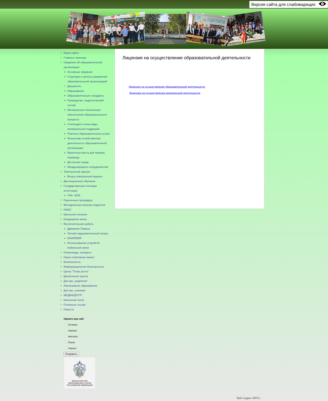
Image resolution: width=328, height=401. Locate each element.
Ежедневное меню (75, 219)
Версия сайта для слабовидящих (285, 4)
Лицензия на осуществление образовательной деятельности (167, 86)
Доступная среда (78, 162)
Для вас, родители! (75, 280)
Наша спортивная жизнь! (79, 257)
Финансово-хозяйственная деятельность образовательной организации (87, 143)
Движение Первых (78, 228)
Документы (74, 86)
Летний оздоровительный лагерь (87, 233)
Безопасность (72, 261)
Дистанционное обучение (79, 181)
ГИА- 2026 (73, 195)
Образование (75, 90)
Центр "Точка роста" (76, 271)
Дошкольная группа (76, 276)
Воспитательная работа (78, 223)
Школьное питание (75, 214)
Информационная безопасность (84, 266)
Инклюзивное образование (80, 285)
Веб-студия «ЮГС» (249, 397)
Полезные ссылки (75, 304)
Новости (69, 309)
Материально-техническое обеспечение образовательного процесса (87, 114)
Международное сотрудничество (87, 166)
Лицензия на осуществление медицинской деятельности (164, 92)
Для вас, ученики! (74, 290)
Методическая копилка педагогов (84, 204)
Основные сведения (80, 71)
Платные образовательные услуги (88, 133)
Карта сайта (71, 52)
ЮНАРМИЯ (74, 238)
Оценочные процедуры (78, 200)
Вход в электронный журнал (84, 176)
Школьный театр (74, 299)
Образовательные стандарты (85, 95)
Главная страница (75, 57)
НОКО (67, 209)
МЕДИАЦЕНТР (73, 295)
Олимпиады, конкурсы (77, 252)
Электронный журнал (77, 171)
